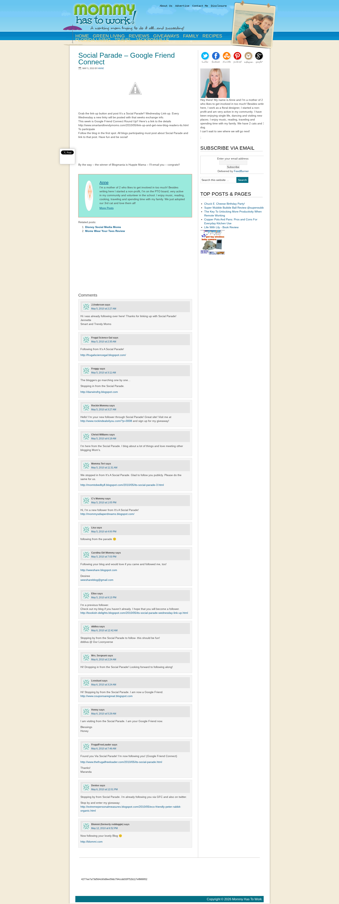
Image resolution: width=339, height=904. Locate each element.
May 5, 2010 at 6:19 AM (103, 438)
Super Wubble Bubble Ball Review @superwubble (235, 207)
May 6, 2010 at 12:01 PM (104, 789)
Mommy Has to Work (152, 18)
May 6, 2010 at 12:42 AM (104, 630)
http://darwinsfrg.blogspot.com (99, 391)
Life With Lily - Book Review (221, 227)
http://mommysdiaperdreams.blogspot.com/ (107, 513)
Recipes (212, 36)
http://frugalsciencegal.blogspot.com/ (103, 355)
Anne (101, 68)
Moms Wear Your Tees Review (105, 231)
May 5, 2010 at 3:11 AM (103, 372)
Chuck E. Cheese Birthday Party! (224, 203)
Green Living (108, 36)
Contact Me (200, 5)
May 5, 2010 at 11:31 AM (104, 467)
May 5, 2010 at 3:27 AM (103, 409)
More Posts (106, 208)
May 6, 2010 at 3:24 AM (103, 684)
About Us (166, 5)
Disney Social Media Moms (103, 227)
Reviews (139, 36)
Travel (123, 40)
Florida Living (92, 40)
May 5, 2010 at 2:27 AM (103, 308)
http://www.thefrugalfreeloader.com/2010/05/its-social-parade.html (121, 762)
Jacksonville (151, 40)
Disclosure (219, 5)
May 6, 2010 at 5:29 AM (103, 713)
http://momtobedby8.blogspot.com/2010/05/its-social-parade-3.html (122, 484)
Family (190, 36)
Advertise (182, 5)
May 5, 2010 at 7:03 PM (103, 556)
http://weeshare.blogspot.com (98, 570)
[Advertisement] (135, 151)
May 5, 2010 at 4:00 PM (103, 531)
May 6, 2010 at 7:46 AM (103, 748)
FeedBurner (241, 171)
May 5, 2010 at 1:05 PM (103, 502)
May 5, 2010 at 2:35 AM (103, 341)
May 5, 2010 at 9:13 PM (103, 597)
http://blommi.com (91, 841)
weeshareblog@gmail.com (96, 579)
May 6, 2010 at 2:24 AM (103, 659)
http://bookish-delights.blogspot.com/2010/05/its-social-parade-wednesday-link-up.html (134, 612)
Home (82, 36)
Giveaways (165, 36)
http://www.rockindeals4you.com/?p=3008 (106, 420)
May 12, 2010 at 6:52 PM (104, 828)
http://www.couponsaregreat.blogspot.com (106, 696)
